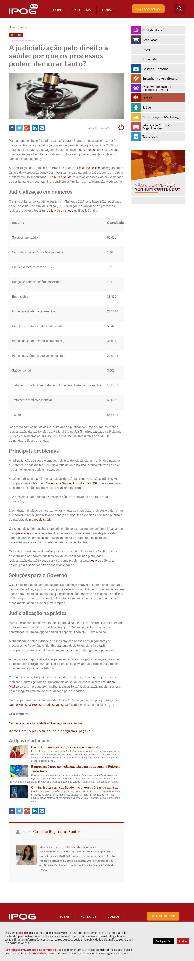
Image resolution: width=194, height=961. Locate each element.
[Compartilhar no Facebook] (12, 128)
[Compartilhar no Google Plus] (27, 128)
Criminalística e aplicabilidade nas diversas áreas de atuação (74, 787)
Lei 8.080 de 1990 (89, 168)
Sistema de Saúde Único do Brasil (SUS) (73, 483)
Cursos (113, 916)
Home (12, 27)
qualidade (22, 533)
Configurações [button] (163, 941)
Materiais (82, 10)
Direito (22, 27)
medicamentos (86, 149)
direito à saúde (62, 177)
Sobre (57, 10)
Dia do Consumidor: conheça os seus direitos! (64, 747)
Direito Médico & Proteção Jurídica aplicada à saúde (44, 704)
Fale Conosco (148, 8)
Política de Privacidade (21, 949)
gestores (95, 560)
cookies (24, 932)
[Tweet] (19, 128)
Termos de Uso (52, 949)
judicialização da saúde (57, 210)
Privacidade (39, 953)
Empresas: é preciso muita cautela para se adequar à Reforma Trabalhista (75, 769)
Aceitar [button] (183, 941)
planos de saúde (40, 519)
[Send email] (42, 128)
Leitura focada (98, 127)
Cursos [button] (108, 10)
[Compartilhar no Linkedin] (35, 128)
